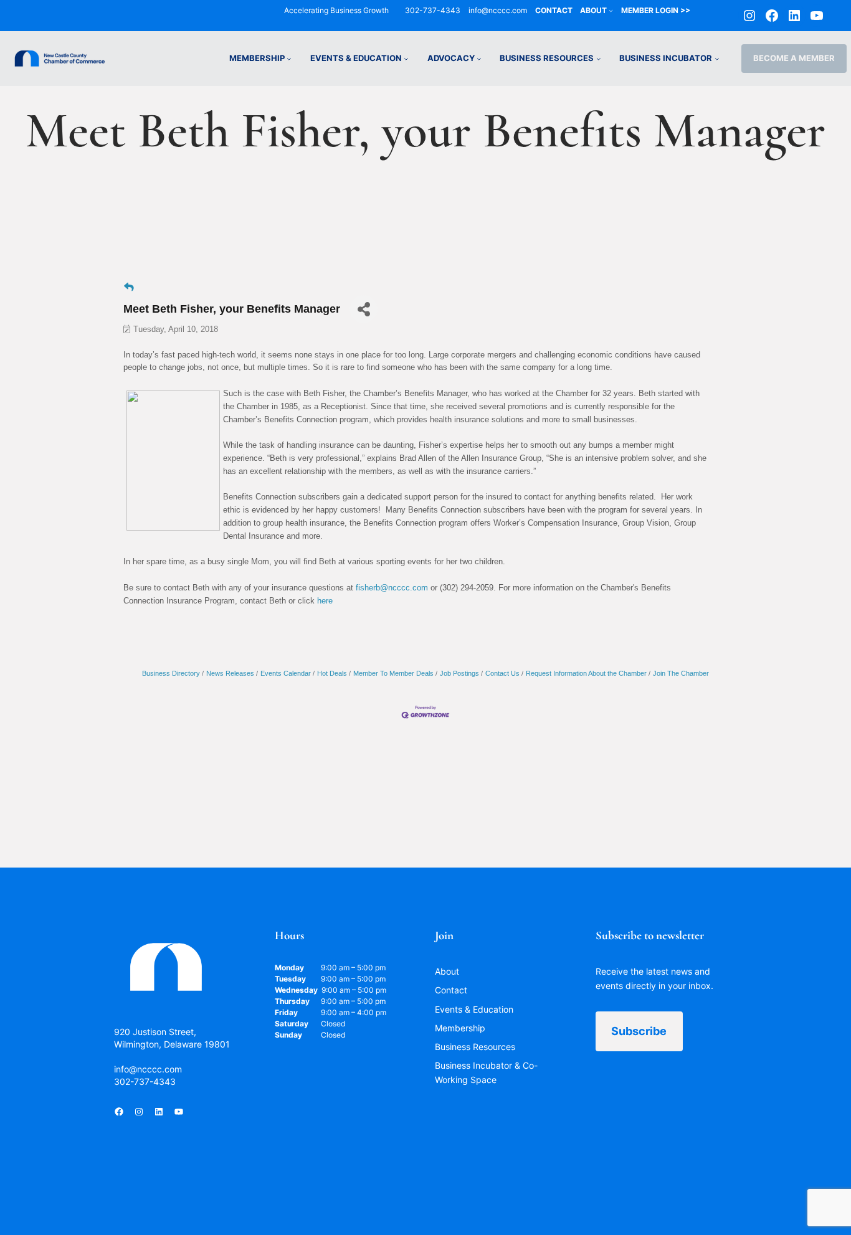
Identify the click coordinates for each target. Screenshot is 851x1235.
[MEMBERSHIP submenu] (289, 58)
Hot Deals (332, 673)
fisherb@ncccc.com (392, 587)
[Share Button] (363, 309)
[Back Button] (129, 287)
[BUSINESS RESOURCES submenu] (598, 58)
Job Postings (459, 673)
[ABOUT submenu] (611, 10)
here (325, 600)
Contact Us (502, 673)
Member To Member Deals (393, 673)
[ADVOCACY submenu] (479, 58)
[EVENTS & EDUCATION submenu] (406, 58)
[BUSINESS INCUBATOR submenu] (717, 58)
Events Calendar (285, 673)
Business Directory (171, 673)
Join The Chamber (681, 673)
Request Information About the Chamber (586, 673)
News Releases (230, 673)
